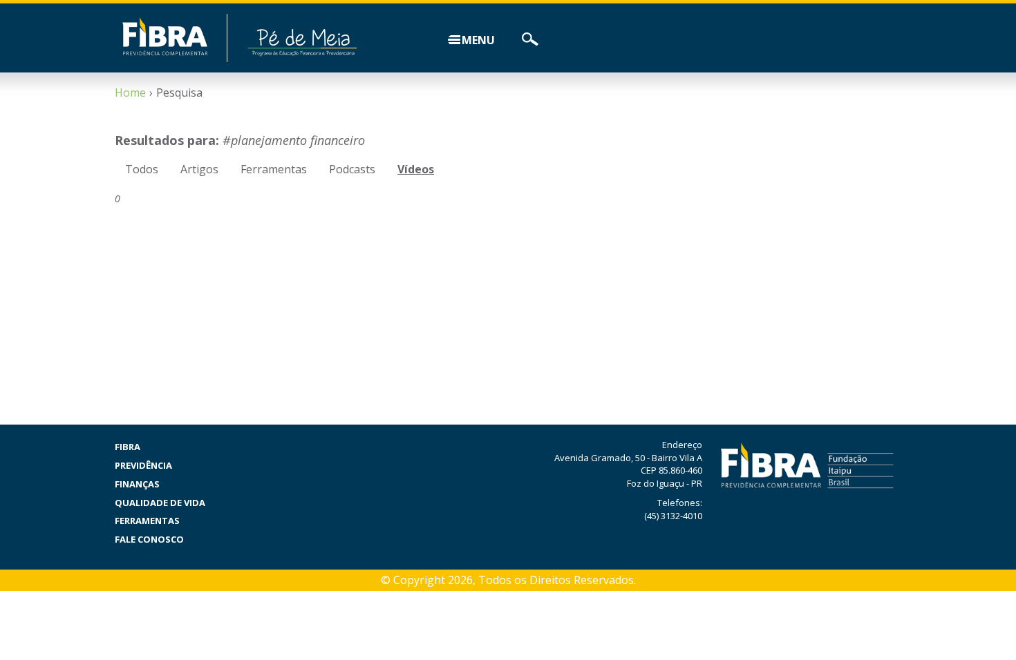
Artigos (199, 169)
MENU (478, 40)
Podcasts (352, 169)
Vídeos (415, 169)
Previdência (143, 465)
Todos (141, 169)
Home (130, 92)
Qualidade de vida (160, 502)
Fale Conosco (149, 539)
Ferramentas (274, 169)
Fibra (127, 446)
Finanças (137, 484)
